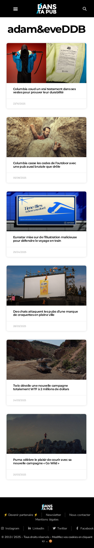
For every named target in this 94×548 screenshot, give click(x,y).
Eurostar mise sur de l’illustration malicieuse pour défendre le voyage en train (45, 239)
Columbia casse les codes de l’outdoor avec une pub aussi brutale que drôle (44, 165)
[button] (15, 8)
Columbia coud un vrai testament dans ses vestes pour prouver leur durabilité (44, 90)
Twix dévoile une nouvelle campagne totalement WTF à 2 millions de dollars (41, 387)
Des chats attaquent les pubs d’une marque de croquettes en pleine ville (45, 313)
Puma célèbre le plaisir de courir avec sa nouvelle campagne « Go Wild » (42, 461)
